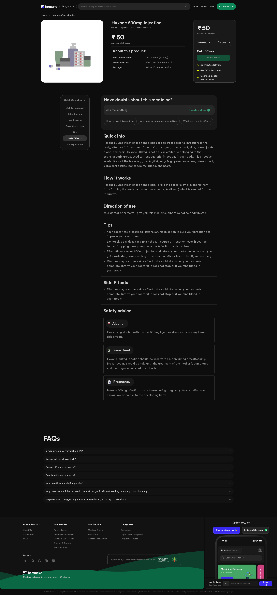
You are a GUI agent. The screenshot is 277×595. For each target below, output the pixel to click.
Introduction (75, 114)
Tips (75, 132)
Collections (126, 530)
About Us (27, 530)
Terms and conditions (64, 535)
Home (195, 6)
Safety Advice (75, 144)
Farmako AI (93, 535)
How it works (75, 120)
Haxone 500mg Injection (63, 15)
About (204, 6)
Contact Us (28, 535)
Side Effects (75, 138)
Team (211, 6)
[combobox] (68, 6)
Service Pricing (61, 548)
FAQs (25, 539)
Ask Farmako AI (75, 108)
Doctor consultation (97, 539)
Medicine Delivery (96, 530)
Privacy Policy (60, 530)
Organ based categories (132, 535)
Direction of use (75, 126)
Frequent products (129, 539)
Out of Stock (213, 58)
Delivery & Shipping (62, 543)
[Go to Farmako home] (49, 6)
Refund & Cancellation (64, 539)
